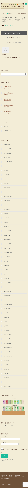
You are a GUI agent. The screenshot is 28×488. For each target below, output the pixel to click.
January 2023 (7, 235)
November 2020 (8, 347)
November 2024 (8, 153)
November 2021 (8, 295)
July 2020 (6, 364)
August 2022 (7, 256)
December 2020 (8, 343)
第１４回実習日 (7, 99)
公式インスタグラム (5, 478)
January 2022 (7, 287)
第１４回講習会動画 (8, 93)
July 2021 (6, 313)
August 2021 (7, 308)
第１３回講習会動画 (8, 105)
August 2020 (7, 360)
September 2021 (8, 304)
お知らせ (6, 126)
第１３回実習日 (7, 111)
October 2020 (7, 351)
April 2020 (6, 377)
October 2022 (7, 248)
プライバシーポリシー (8, 425)
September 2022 (8, 252)
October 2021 (7, 300)
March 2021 (6, 330)
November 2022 (8, 243)
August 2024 (7, 166)
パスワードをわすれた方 (7, 459)
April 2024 (6, 183)
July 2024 (6, 170)
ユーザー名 (3, 436)
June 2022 (6, 265)
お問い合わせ (4, 476)
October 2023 (7, 200)
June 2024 (6, 174)
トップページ (4, 475)
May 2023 (6, 222)
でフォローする (15, 37)
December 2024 (8, 148)
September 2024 (8, 161)
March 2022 (6, 278)
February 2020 (7, 386)
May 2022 (6, 269)
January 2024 (7, 187)
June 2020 (6, 369)
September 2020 (8, 356)
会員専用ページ (8, 25)
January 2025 (7, 144)
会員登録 (3, 461)
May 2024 (6, 179)
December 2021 (8, 291)
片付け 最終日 (7, 86)
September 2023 (8, 205)
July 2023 (6, 213)
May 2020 (6, 373)
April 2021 (6, 326)
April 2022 (6, 274)
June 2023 (6, 218)
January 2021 (7, 338)
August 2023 (7, 209)
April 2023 (6, 226)
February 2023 (7, 230)
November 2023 (8, 196)
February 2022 (7, 282)
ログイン (23, 476)
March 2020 (6, 382)
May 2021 (6, 321)
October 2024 (7, 157)
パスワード (3, 442)
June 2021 (6, 317)
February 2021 (7, 334)
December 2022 (8, 239)
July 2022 (6, 261)
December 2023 (8, 192)
